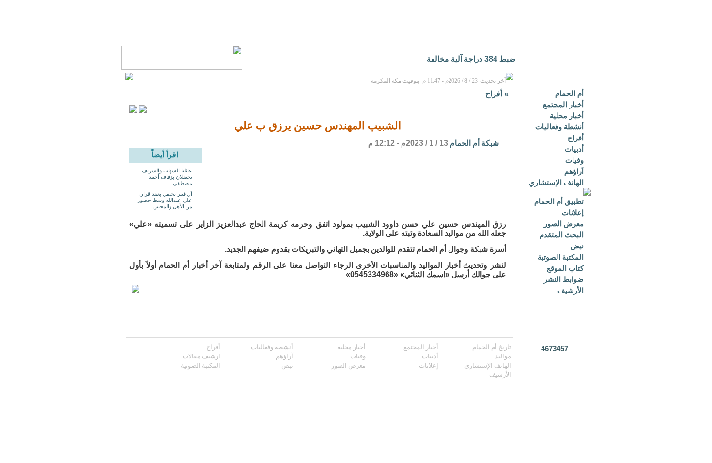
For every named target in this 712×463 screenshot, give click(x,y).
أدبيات (574, 149)
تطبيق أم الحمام (559, 201)
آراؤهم (574, 171)
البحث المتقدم (562, 235)
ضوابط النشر (564, 279)
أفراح (576, 138)
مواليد (503, 356)
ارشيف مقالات (201, 356)
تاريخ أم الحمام (491, 347)
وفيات (574, 160)
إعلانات (573, 212)
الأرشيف (570, 290)
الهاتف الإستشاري (556, 182)
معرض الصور (564, 223)
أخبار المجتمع (563, 104)
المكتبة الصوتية (561, 257)
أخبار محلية (567, 115)
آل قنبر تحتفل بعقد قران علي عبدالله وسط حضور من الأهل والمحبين (165, 200)
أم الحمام (569, 93)
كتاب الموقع (565, 268)
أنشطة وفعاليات (559, 127)
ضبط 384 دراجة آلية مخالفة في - (463, 59)
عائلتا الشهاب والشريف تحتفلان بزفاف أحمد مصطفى (167, 177)
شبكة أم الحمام (474, 143)
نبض (577, 246)
